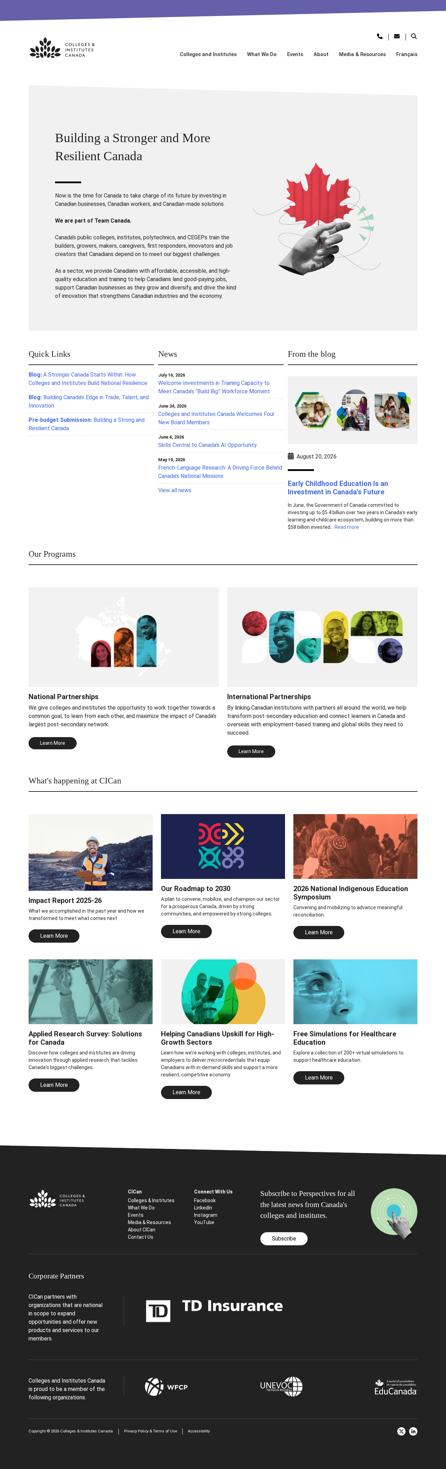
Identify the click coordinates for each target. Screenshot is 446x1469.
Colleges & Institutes (151, 1200)
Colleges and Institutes (208, 54)
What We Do (262, 54)
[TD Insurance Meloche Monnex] (214, 1310)
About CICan (141, 1229)
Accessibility (199, 1431)
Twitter (401, 1431)
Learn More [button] (52, 743)
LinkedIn (203, 1208)
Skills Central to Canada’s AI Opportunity (207, 445)
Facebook (205, 1200)
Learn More (54, 936)
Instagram (205, 1215)
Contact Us (140, 1237)
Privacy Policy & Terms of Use (150, 1431)
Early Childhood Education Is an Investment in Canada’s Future (338, 487)
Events (295, 54)
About (321, 54)
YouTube (204, 1222)
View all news (174, 490)
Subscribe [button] (284, 1238)
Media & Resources (362, 54)
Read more (346, 527)
